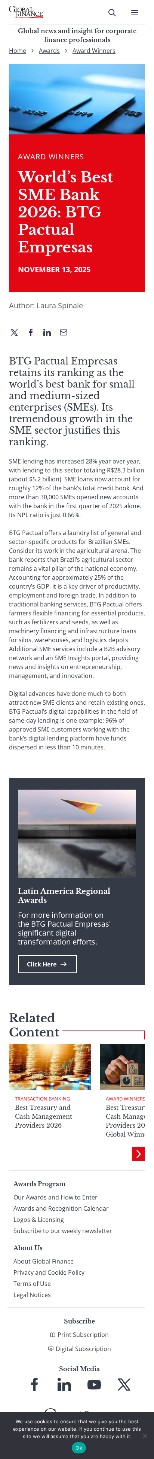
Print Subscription (83, 1335)
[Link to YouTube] (94, 1384)
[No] (144, 1435)
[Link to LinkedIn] (64, 1384)
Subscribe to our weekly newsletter (62, 1231)
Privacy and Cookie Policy (48, 1272)
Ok (79, 1448)
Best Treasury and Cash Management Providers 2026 (43, 1116)
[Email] (66, 333)
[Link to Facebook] (34, 1384)
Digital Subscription (83, 1349)
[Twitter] (17, 333)
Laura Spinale (60, 305)
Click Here (41, 964)
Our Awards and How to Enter (55, 1197)
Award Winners (94, 51)
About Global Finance (43, 1261)
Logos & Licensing (38, 1220)
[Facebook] (33, 333)
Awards (49, 51)
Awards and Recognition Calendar (61, 1208)
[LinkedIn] (50, 333)
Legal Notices (32, 1295)
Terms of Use (32, 1284)
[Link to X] (124, 1384)
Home (17, 51)
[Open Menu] (134, 12)
